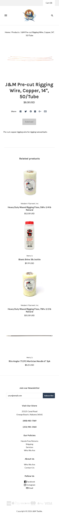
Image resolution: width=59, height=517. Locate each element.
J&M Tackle (37, 511)
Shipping (29, 444)
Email (30, 488)
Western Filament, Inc (30, 204)
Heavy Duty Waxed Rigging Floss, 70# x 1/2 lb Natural (29, 310)
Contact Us (29, 467)
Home (7, 32)
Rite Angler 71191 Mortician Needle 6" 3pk (29, 361)
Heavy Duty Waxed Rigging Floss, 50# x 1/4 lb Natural (29, 208)
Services (29, 447)
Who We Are (29, 450)
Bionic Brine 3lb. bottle (30, 259)
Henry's (29, 256)
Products (15, 32)
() (49, 3)
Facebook (30, 481)
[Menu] (5, 15)
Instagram (30, 485)
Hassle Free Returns (29, 441)
